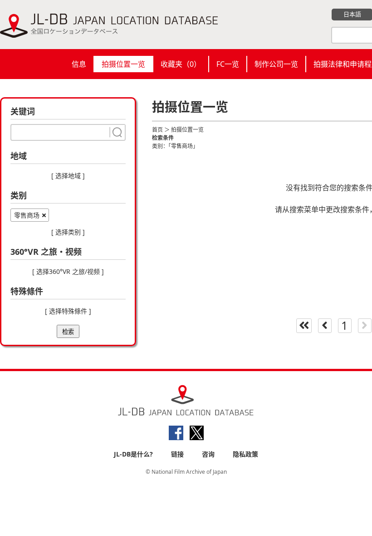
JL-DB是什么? (133, 454)
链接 (177, 454)
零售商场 (26, 215)
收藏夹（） (181, 64)
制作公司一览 (276, 64)
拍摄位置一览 (123, 64)
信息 (79, 64)
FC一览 (227, 64)
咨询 (208, 454)
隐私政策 (245, 454)
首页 (157, 130)
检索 (68, 331)
